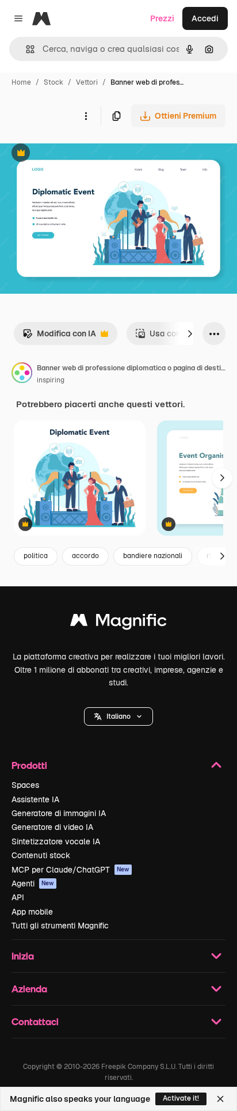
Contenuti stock (41, 855)
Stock (53, 82)
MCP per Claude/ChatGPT (70, 869)
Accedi (205, 18)
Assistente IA (35, 799)
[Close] (220, 1099)
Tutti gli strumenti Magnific (60, 925)
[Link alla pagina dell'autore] (22, 374)
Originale (76, 154)
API (18, 897)
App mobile (32, 912)
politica (36, 555)
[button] (118, 716)
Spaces (25, 785)
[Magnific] (118, 623)
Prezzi (162, 18)
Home (21, 82)
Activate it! (181, 1098)
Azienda (29, 989)
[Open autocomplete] (25, 49)
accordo (85, 555)
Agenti (33, 883)
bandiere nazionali (152, 555)
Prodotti (29, 765)
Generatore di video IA (52, 827)
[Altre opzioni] (85, 115)
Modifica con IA (59, 336)
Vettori (87, 82)
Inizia (23, 956)
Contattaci (35, 1021)
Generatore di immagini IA (59, 813)
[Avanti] (189, 333)
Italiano (118, 716)
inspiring (50, 380)
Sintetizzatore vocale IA (56, 841)
